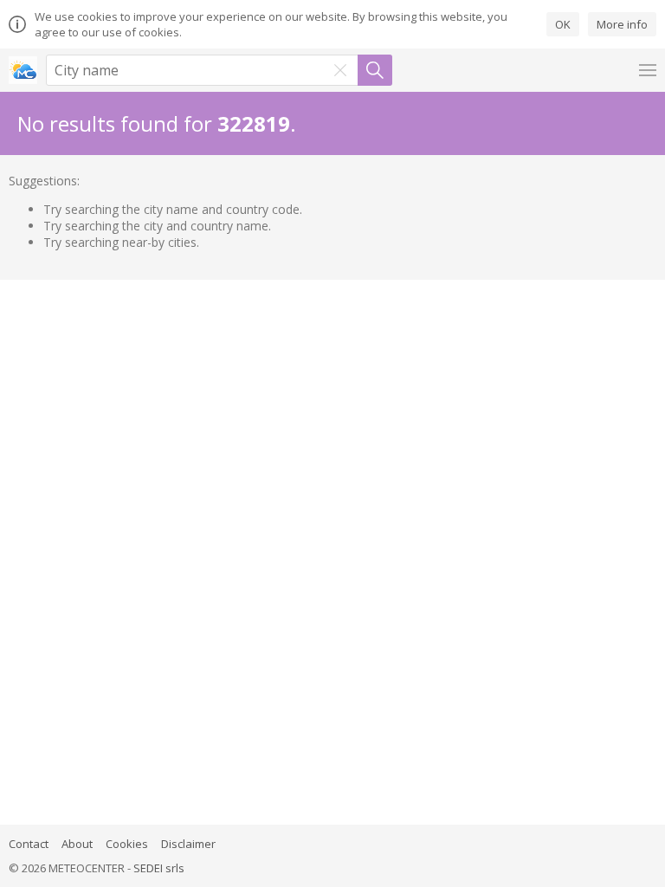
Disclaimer (188, 843)
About (77, 843)
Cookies (127, 843)
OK (563, 24)
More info (622, 24)
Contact (28, 843)
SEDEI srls (158, 868)
